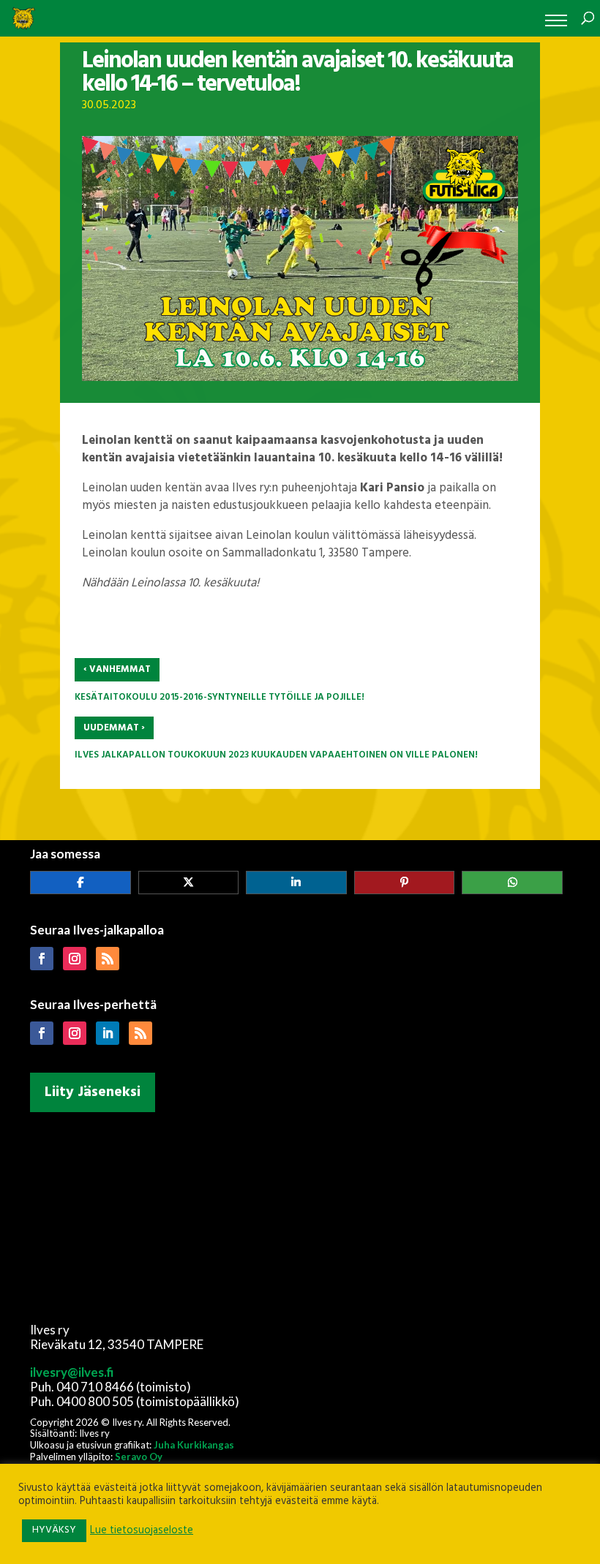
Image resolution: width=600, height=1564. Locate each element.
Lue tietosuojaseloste (141, 1531)
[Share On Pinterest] (404, 883)
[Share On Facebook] (80, 883)
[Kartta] (300, 1214)
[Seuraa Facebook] (41, 958)
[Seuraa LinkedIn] (107, 1033)
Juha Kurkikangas (194, 1445)
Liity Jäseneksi (92, 1092)
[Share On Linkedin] (296, 883)
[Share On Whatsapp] (512, 883)
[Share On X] (189, 883)
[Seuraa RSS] (107, 958)
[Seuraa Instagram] (74, 958)
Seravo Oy (138, 1456)
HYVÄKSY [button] (54, 1530)
